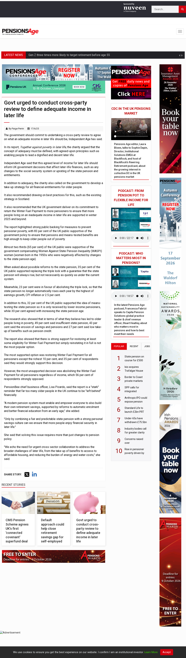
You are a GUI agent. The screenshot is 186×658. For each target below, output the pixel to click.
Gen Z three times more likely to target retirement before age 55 (69, 55)
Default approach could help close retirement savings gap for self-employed (52, 530)
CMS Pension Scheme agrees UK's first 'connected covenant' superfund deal (17, 530)
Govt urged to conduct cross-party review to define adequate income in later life (88, 530)
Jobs (147, 346)
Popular (119, 346)
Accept (167, 652)
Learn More (151, 652)
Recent (134, 346)
